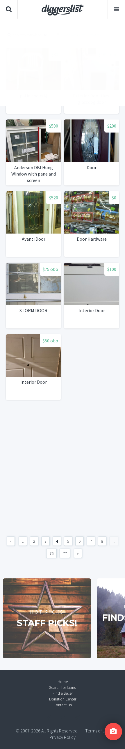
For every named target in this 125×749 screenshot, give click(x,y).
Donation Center (62, 699)
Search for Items (62, 687)
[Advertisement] (62, 62)
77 (65, 553)
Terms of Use (97, 731)
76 (51, 553)
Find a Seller (63, 693)
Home (63, 681)
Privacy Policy (62, 737)
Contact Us (62, 704)
